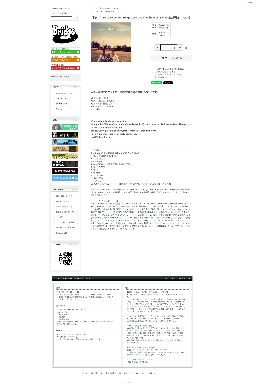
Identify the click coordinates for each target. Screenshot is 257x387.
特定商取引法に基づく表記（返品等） (170, 69)
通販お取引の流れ (62, 201)
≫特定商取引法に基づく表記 (137, 362)
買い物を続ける (161, 77)
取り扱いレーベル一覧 (64, 93)
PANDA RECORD (118, 8)
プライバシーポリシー (138, 373)
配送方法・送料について (65, 212)
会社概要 (59, 217)
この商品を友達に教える (165, 72)
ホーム (93, 8)
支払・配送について (98, 373)
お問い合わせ (154, 373)
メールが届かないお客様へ (65, 222)
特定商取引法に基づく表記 (65, 227)
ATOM (64, 233)
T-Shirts (59, 109)
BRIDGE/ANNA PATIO (107, 11)
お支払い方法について (64, 207)
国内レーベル (104, 8)
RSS (58, 233)
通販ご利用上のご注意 (64, 196)
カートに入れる (173, 57)
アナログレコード (62, 99)
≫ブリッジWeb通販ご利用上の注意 (139, 359)
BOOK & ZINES (61, 104)
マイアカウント (249, 3)
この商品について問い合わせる (168, 74)
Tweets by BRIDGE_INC (61, 77)
